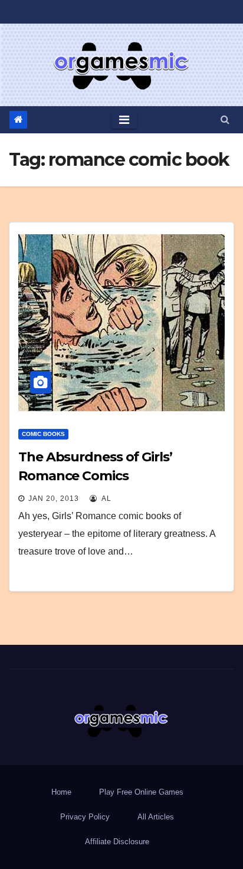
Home (61, 792)
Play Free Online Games (141, 792)
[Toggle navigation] (124, 120)
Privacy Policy (85, 816)
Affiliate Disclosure (117, 841)
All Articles (155, 816)
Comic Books (43, 434)
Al (105, 498)
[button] (225, 119)
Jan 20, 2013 (53, 498)
